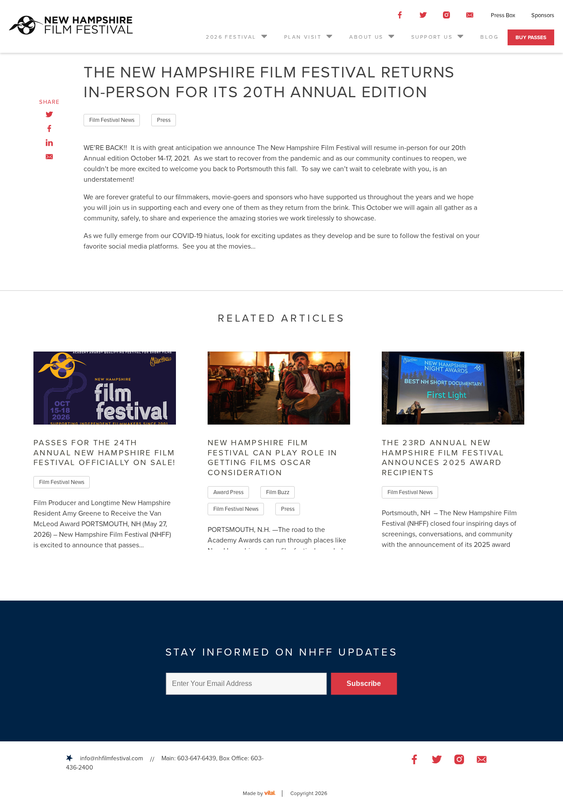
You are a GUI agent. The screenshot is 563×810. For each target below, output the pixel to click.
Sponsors (542, 15)
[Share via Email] (49, 156)
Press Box (503, 15)
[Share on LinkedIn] (49, 142)
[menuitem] (237, 37)
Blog (489, 37)
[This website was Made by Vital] (273, 793)
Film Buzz (277, 492)
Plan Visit (303, 37)
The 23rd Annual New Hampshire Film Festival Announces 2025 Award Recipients (443, 457)
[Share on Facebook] (49, 128)
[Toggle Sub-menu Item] (263, 35)
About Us (366, 37)
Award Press (228, 492)
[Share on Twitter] (49, 114)
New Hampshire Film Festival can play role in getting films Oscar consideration (273, 457)
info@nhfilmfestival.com (111, 758)
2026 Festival (231, 37)
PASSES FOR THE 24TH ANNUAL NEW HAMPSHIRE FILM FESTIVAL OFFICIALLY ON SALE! (104, 452)
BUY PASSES (530, 37)
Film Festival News (112, 120)
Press (164, 120)
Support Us (432, 37)
